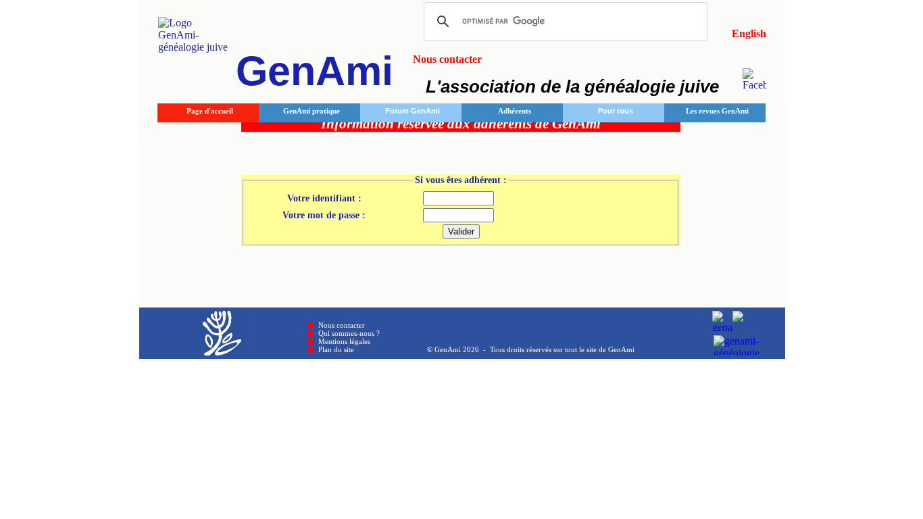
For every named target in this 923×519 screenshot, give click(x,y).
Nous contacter (341, 325)
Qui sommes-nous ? (349, 333)
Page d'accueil (209, 111)
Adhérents (514, 111)
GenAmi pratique (311, 111)
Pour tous (615, 111)
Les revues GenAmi (717, 111)
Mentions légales (344, 341)
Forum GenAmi (412, 111)
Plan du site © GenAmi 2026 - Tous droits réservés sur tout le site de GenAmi (476, 349)
